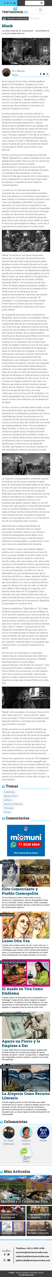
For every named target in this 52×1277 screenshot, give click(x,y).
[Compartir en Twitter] (44, 74)
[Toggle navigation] (40, 9)
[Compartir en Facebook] (40, 74)
